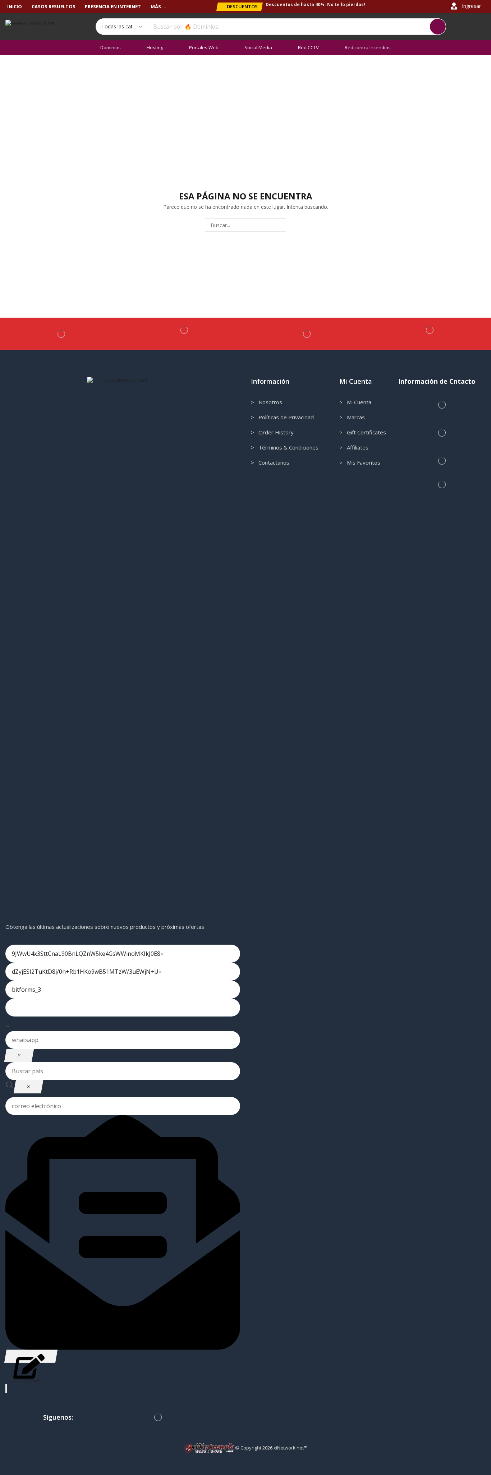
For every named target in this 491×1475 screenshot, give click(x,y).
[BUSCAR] (280, 225)
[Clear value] (19, 1055)
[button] (239, 7)
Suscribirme (31, 1356)
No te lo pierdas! (346, 4)
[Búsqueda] (438, 26)
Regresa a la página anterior (448, 69)
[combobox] (122, 1024)
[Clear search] (28, 1086)
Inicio (16, 69)
